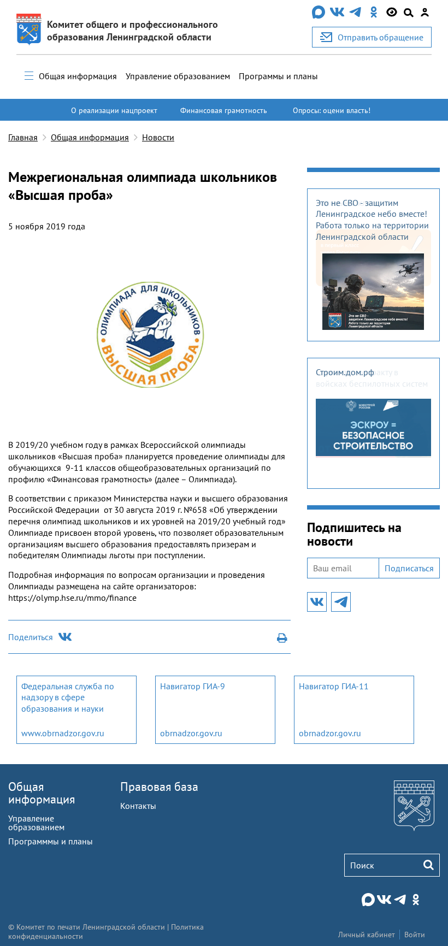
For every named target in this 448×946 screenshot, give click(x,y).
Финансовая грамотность (223, 110)
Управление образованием (178, 75)
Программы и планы (278, 75)
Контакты (138, 805)
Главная (23, 137)
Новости (158, 137)
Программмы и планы (50, 841)
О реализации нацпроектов (114, 115)
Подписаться (409, 568)
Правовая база (159, 786)
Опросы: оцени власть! (331, 110)
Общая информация (78, 75)
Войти (414, 934)
